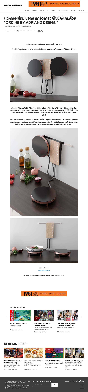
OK (55, 385)
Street (34, 10)
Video (73, 10)
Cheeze (71, 378)
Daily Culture (63, 10)
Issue (42, 10)
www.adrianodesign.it (44, 270)
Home (27, 10)
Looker (77, 378)
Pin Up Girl (51, 10)
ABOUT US (68, 381)
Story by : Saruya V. (10, 31)
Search (81, 10)
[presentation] (6, 317)
